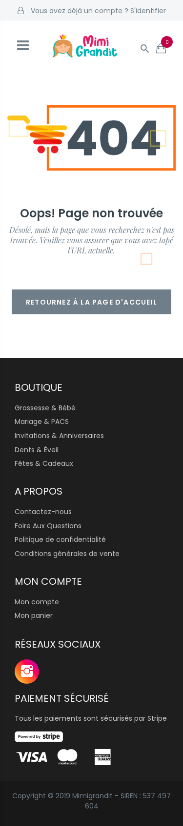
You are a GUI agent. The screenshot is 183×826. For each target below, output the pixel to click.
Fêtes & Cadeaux (44, 463)
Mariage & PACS (42, 421)
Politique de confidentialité (60, 539)
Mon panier (34, 615)
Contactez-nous (43, 512)
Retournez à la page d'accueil (91, 302)
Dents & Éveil (37, 450)
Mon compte (37, 602)
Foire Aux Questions (48, 526)
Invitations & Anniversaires (59, 436)
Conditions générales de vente (67, 553)
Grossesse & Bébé (45, 408)
